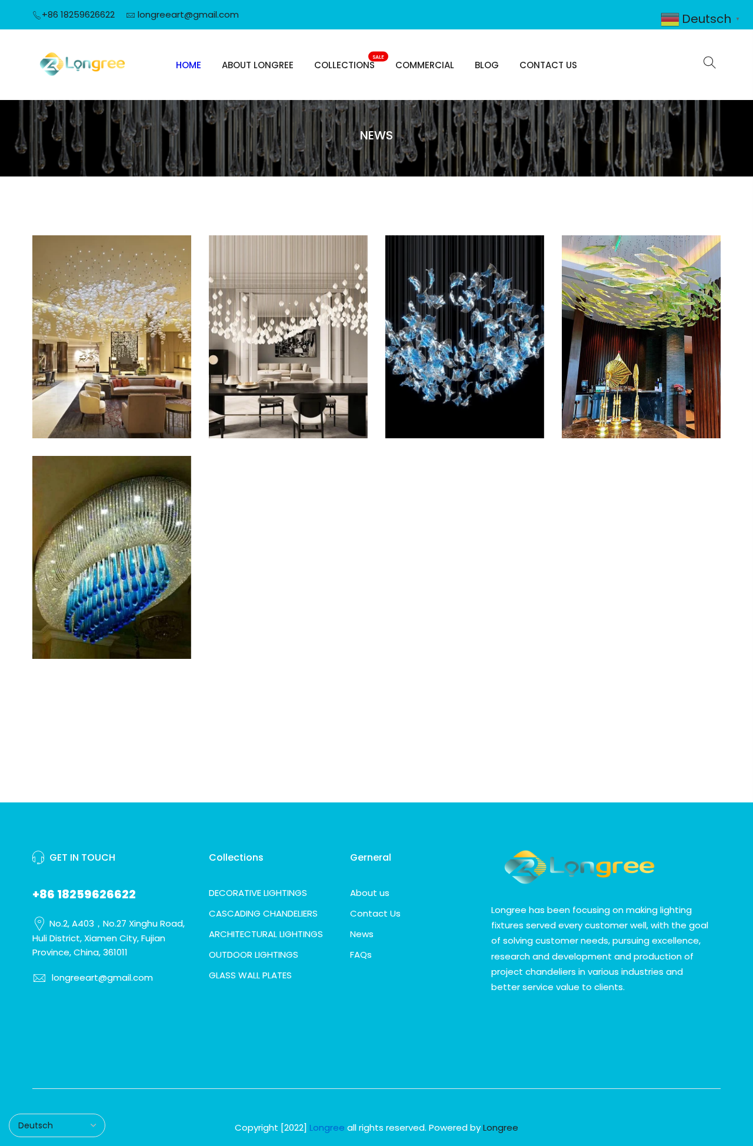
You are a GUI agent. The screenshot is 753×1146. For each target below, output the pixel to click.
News (362, 934)
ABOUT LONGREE (258, 65)
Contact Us (375, 913)
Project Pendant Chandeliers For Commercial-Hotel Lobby (112, 305)
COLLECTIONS (349, 62)
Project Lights (465, 326)
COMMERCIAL (424, 65)
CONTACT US (548, 65)
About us (369, 893)
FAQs (361, 954)
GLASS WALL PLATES (250, 975)
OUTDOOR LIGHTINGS (253, 954)
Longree (500, 1127)
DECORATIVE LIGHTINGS (258, 893)
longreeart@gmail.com (188, 14)
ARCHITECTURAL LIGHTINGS (266, 934)
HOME (188, 65)
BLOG (487, 65)
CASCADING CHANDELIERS (263, 913)
